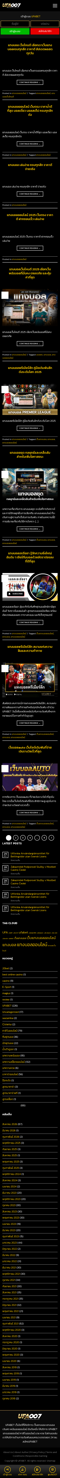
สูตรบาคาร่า (8, 1087)
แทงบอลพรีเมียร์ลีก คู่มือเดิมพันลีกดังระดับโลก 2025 (30, 370)
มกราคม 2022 (9, 1261)
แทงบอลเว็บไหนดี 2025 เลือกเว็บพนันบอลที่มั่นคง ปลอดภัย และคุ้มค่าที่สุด (30, 273)
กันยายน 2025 (9, 1149)
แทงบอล (47, 354)
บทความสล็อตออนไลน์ (13, 1062)
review (6, 999)
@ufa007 (52, 1474)
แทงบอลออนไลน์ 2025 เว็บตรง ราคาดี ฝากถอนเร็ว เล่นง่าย (30, 217)
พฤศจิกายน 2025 (11, 1143)
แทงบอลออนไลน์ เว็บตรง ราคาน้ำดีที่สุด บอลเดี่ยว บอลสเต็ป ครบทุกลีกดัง (30, 110)
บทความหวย (8, 1068)
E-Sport (6, 987)
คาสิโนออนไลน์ (9, 1031)
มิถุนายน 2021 (9, 1305)
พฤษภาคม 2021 (10, 1311)
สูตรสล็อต (7, 1099)
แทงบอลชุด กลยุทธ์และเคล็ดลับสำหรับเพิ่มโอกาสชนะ (30, 454)
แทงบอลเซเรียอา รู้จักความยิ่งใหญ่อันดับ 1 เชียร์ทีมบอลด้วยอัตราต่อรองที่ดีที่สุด (30, 557)
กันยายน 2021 (9, 1286)
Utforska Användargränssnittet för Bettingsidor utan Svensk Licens (30, 855)
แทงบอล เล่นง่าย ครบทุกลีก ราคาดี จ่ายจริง (30, 167)
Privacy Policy (37, 1452)
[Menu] (55, 5)
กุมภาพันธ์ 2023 (10, 1236)
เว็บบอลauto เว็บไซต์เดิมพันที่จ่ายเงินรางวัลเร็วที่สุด (30, 749)
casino (6, 981)
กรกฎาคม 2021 (10, 1299)
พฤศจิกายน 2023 (11, 1199)
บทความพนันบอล (11, 1055)
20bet (5, 968)
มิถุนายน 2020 (9, 1348)
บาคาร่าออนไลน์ (10, 1074)
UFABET (7, 1006)
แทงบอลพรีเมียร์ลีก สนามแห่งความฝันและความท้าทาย (30, 648)
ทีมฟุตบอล (7, 1037)
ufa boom (47, 932)
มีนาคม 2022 (8, 1255)
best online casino (12, 974)
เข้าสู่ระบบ (15, 31)
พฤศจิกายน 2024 (11, 1174)
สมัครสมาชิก (45, 31)
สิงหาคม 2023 (9, 1211)
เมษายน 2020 (9, 1361)
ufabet (23, 932)
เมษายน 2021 (9, 1317)
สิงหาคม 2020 (9, 1336)
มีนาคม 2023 (8, 1230)
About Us (8, 1452)
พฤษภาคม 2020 (11, 1355)
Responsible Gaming (36, 1456)
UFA (5, 932)
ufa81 (10, 932)
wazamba (7, 1018)
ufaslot (5, 938)
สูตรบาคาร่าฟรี (10, 1093)
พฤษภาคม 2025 (10, 1161)
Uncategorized (10, 1012)
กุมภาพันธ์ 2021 (10, 1323)
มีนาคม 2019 (8, 1386)
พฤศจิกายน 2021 (11, 1274)
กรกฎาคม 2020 (10, 1342)
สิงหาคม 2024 (9, 1180)
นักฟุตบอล (7, 1043)
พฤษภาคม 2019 (10, 1373)
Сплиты (7, 1024)
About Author (21, 1452)
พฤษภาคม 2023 (10, 1218)
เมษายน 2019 (9, 1380)
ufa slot (54, 932)
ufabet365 (32, 932)
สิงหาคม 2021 (9, 1292)
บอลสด (39, 354)
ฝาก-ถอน (22, 1474)
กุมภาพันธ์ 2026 (10, 1137)
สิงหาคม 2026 (9, 1124)
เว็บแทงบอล (41, 439)
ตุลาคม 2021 (8, 1280)
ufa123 (15, 932)
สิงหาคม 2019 (9, 1367)
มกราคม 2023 (9, 1243)
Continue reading (30, 82)
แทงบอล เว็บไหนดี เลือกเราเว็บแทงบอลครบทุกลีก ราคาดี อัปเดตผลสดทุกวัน (30, 49)
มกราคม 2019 (9, 1392)
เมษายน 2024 (9, 1186)
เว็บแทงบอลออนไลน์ (45, 633)
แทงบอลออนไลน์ (19, 93)
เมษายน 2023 (9, 1224)
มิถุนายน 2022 (9, 1249)
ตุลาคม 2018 (8, 1398)
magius (6, 993)
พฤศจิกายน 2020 (11, 1330)
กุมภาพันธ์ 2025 (10, 1168)
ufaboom (40, 932)
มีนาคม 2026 (9, 1130)
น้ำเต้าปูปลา (8, 1049)
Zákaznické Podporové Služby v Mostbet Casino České (33, 868)
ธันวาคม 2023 (9, 1193)
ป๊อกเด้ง (6, 1080)
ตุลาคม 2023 (9, 1205)
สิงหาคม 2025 (9, 1155)
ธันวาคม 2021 (9, 1267)
